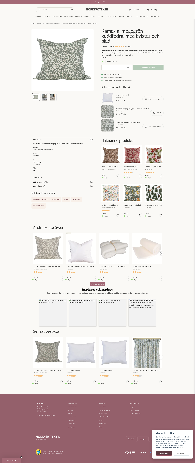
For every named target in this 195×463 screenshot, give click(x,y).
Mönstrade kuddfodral (52, 24)
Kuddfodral (56, 199)
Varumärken (155, 16)
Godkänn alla (164, 453)
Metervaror (68, 16)
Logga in (132, 407)
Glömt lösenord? (135, 413)
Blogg (70, 413)
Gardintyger (57, 16)
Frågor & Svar (103, 413)
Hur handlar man (104, 410)
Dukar (93, 16)
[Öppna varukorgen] (152, 10)
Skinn (86, 16)
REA (136, 16)
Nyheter (38, 16)
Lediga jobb (71, 427)
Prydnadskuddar (38, 206)
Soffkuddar (76, 199)
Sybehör (129, 16)
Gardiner (47, 16)
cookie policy (179, 447)
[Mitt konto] (134, 10)
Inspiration (144, 16)
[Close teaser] (21, 457)
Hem (33, 24)
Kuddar (100, 16)
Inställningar (181, 453)
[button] (72, 10)
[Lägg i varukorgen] (118, 176)
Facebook (131, 439)
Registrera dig (134, 410)
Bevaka (158, 113)
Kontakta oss (72, 407)
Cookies (101, 420)
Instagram (143, 439)
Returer (101, 427)
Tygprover (102, 423)
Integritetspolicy (104, 417)
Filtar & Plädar (111, 16)
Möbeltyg (78, 16)
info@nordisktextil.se (49, 415)
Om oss (70, 410)
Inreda (121, 16)
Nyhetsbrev (72, 420)
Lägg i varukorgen (154, 99)
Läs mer (104, 57)
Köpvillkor (102, 407)
